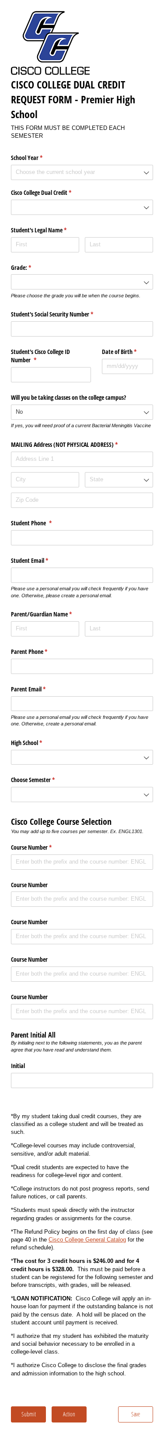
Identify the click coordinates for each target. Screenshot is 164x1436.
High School (37, 742)
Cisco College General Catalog (87, 1239)
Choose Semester (43, 780)
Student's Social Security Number (62, 314)
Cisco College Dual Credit (51, 192)
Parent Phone (39, 651)
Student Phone (41, 523)
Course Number (41, 847)
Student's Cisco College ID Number (40, 355)
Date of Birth (127, 351)
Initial (18, 1066)
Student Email (40, 560)
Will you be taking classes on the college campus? (68, 397)
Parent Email (38, 689)
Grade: (31, 267)
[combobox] (82, 172)
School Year (37, 157)
